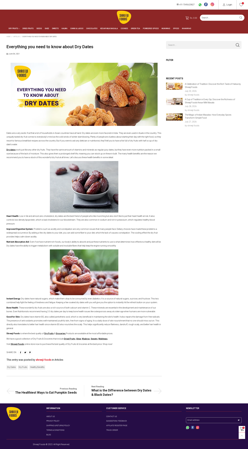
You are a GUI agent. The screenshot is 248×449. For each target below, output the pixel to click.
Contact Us (111, 416)
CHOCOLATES (91, 28)
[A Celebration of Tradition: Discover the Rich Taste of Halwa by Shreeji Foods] (174, 86)
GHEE (47, 28)
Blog (48, 435)
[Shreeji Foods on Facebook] (192, 428)
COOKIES (124, 28)
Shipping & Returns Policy (58, 426)
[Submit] (241, 17)
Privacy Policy (52, 421)
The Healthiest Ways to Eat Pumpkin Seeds (46, 392)
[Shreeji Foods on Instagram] (197, 428)
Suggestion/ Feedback (116, 421)
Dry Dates (11, 367)
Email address (193, 420)
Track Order (112, 430)
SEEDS (39, 28)
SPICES (176, 28)
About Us (50, 416)
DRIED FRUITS (28, 28)
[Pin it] (30, 352)
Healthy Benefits (37, 367)
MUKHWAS (166, 28)
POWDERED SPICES (151, 28)
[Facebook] (206, 4)
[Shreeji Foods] (124, 17)
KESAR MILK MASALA (109, 28)
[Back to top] (242, 435)
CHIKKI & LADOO (76, 28)
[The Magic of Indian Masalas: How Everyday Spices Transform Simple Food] (174, 117)
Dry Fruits (23, 367)
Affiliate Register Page (116, 426)
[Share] (20, 352)
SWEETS (55, 28)
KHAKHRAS (186, 28)
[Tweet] (25, 352)
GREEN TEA (135, 28)
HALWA (64, 28)
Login (229, 4)
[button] (238, 45)
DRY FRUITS (14, 28)
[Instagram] (212, 4)
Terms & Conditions (55, 430)
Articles (59, 359)
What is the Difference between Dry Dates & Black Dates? (121, 392)
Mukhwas (102, 339)
